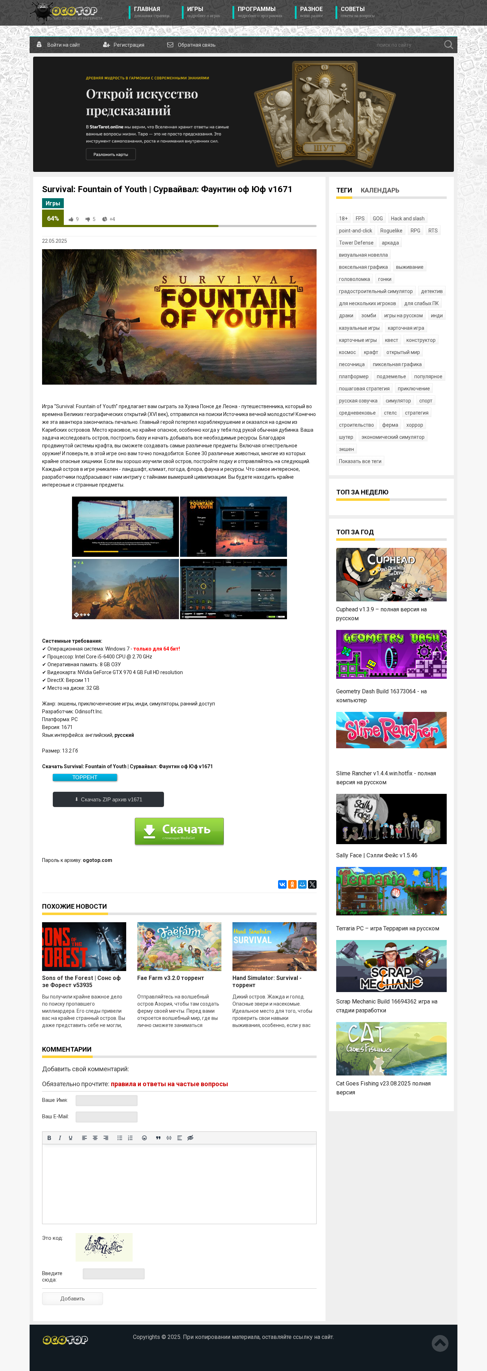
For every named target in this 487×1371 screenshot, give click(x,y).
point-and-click (355, 230)
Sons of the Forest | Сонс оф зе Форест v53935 (81, 982)
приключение (414, 388)
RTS (433, 230)
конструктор (421, 340)
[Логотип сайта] (66, 13)
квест (391, 340)
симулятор (398, 401)
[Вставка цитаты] (158, 1138)
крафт (371, 352)
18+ (343, 218)
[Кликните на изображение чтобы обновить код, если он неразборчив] (104, 1260)
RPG (415, 230)
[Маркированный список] (119, 1138)
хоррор (414, 425)
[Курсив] (60, 1138)
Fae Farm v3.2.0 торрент (170, 978)
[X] (312, 884)
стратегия (417, 413)
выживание (410, 267)
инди (437, 315)
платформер (354, 376)
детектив (432, 291)
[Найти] (449, 45)
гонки (384, 279)
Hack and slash (408, 218)
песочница (352, 364)
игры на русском (403, 315)
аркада (390, 243)
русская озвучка (358, 401)
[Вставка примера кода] (169, 1138)
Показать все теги (360, 461)
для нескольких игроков (367, 303)
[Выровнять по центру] (95, 1138)
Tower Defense (356, 243)
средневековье (357, 413)
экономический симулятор (393, 437)
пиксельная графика (397, 364)
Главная (151, 12)
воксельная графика (363, 267)
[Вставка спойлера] (179, 1138)
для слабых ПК (421, 303)
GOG (378, 218)
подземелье (391, 376)
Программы (260, 12)
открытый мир (403, 352)
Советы (358, 12)
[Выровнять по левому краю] (84, 1138)
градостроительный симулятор (376, 291)
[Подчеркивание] (70, 1138)
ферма (390, 425)
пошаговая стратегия (364, 388)
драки (346, 315)
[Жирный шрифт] (49, 1138)
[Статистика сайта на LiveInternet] (57, 1360)
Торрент (84, 777)
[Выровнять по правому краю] (106, 1138)
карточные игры (358, 340)
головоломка (354, 279)
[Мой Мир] (302, 884)
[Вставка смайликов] (144, 1138)
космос (347, 352)
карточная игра (406, 328)
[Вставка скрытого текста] (190, 1138)
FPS (360, 218)
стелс (390, 413)
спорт (425, 401)
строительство (356, 425)
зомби (369, 315)
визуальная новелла (363, 255)
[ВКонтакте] (282, 884)
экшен (346, 449)
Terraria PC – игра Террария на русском (387, 928)
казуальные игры (359, 328)
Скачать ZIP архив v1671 (111, 799)
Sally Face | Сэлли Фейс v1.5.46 (376, 855)
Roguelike (391, 230)
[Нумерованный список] (130, 1138)
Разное (311, 12)
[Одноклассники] (292, 884)
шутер (346, 437)
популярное (428, 376)
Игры (203, 12)
